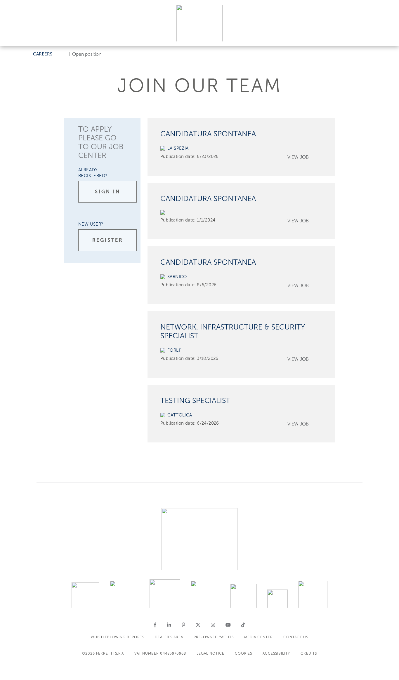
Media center (258, 637)
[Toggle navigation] (388, 36)
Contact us (295, 637)
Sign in (107, 191)
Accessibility (276, 653)
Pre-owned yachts (214, 637)
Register (107, 240)
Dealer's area (169, 637)
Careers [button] (42, 54)
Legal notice (210, 653)
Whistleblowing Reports (117, 637)
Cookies (243, 653)
